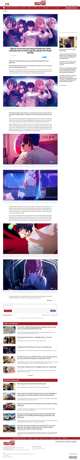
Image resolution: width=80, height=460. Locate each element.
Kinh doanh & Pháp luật (13, 7)
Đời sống (23, 7)
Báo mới (74, 441)
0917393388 (6, 455)
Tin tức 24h (68, 441)
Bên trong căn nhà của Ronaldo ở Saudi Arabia (31, 384)
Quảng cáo (75, 5)
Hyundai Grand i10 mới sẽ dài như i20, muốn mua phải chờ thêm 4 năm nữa (67, 63)
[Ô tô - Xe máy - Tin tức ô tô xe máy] (63, 85)
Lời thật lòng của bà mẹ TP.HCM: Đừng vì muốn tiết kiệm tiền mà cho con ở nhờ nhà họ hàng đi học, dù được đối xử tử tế (37, 357)
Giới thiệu (61, 441)
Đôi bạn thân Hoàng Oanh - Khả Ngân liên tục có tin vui (34, 337)
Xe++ (39, 7)
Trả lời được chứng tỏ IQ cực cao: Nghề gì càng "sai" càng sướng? (36, 367)
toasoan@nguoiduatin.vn (8, 456)
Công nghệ (45, 7)
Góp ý (71, 5)
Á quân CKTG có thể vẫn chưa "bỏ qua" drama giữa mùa (34, 347)
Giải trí (35, 7)
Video (51, 7)
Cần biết (57, 7)
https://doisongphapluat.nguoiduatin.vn (9, 446)
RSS (57, 441)
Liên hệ (68, 5)
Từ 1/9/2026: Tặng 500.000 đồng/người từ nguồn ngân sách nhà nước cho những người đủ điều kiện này (36, 328)
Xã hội (29, 7)
